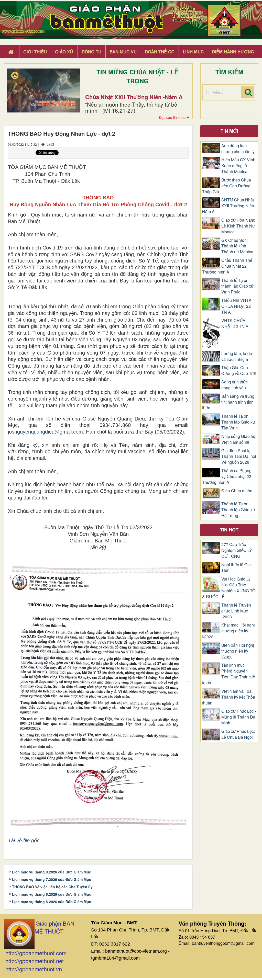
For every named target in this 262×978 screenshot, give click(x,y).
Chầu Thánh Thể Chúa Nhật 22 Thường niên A (227, 266)
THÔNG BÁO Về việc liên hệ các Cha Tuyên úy (52, 886)
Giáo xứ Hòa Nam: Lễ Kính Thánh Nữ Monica (238, 226)
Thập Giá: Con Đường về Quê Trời (238, 370)
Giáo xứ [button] (64, 52)
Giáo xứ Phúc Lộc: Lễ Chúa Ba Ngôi (238, 734)
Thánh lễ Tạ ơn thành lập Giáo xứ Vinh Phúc (237, 286)
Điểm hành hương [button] (233, 52)
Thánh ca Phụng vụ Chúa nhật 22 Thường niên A (227, 476)
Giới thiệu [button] (35, 52)
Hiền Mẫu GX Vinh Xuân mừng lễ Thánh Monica (238, 165)
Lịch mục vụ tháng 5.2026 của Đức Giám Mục (51, 901)
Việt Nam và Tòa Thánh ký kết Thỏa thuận (228, 697)
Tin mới (229, 131)
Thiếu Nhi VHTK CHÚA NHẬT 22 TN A (236, 306)
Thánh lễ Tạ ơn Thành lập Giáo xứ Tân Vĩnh (238, 422)
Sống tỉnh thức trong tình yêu (234, 385)
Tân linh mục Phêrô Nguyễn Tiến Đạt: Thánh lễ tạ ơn (228, 674)
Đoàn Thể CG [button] (159, 52)
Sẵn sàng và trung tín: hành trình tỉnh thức (228, 402)
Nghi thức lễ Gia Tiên (236, 567)
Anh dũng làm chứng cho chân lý (238, 148)
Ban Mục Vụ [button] (123, 52)
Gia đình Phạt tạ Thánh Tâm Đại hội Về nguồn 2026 (238, 456)
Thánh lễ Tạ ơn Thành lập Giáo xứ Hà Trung (238, 509)
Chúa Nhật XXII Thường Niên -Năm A (134, 97)
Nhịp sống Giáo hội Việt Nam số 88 (238, 439)
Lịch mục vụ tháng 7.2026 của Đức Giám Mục (51, 879)
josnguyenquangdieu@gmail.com (45, 432)
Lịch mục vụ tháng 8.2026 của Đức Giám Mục (51, 871)
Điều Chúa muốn (236, 491)
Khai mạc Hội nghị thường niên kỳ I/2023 (228, 631)
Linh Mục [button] (193, 52)
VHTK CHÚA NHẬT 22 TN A (234, 323)
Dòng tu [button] (91, 52)
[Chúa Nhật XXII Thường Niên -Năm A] (43, 90)
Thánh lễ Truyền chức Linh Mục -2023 (236, 611)
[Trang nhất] (11, 52)
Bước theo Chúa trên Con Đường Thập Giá (226, 186)
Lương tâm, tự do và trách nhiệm (236, 356)
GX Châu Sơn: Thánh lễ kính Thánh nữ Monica (237, 246)
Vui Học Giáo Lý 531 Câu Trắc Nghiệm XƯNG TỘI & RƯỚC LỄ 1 (229, 587)
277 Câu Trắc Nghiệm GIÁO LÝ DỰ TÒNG (236, 550)
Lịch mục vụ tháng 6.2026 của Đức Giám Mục (51, 894)
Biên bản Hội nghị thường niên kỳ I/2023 (237, 651)
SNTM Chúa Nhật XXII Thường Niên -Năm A (229, 205)
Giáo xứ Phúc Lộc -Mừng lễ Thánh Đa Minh (238, 717)
